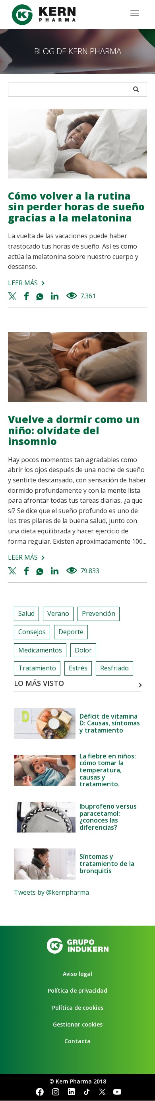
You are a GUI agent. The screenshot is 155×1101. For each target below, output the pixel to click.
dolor (83, 650)
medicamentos (40, 650)
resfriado (114, 668)
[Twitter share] (13, 296)
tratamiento (37, 668)
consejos (32, 631)
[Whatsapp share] (40, 296)
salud (26, 613)
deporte (70, 631)
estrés (78, 668)
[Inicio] (43, 14)
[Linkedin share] (55, 296)
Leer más (23, 282)
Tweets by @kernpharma (51, 892)
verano (58, 613)
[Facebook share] (27, 296)
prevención (98, 613)
